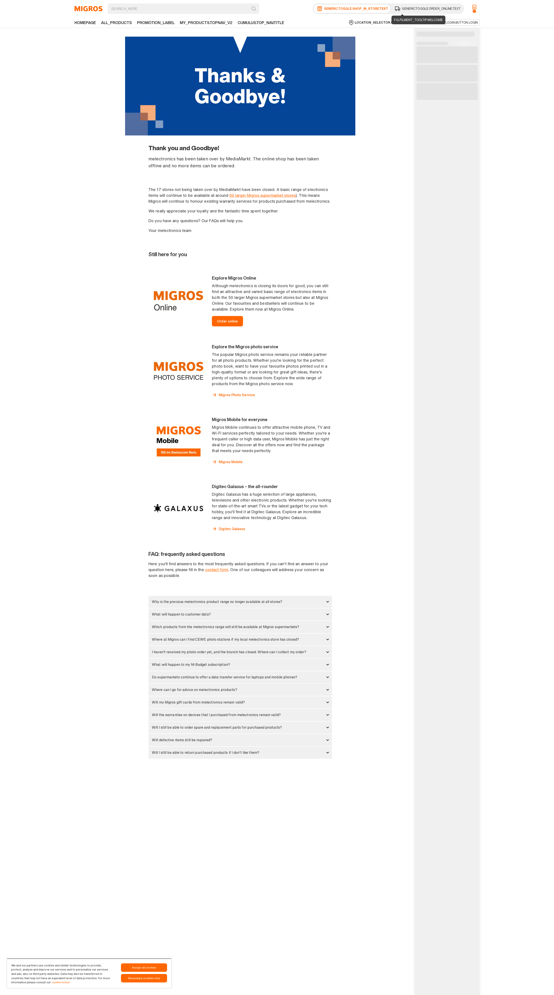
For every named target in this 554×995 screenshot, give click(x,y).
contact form (216, 569)
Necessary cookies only (144, 978)
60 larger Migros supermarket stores (262, 195)
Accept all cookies (144, 968)
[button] (240, 602)
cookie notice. (61, 982)
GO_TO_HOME (88, 8)
